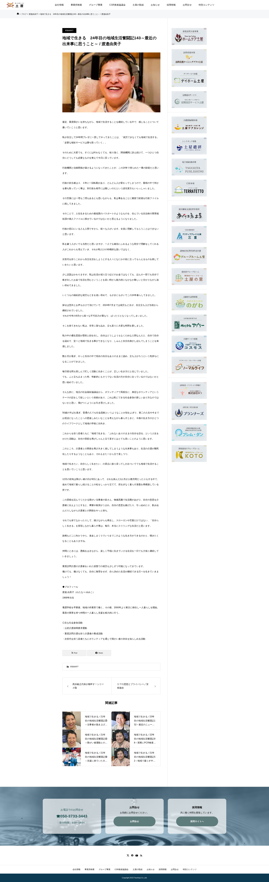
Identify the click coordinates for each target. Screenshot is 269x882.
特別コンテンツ (206, 5)
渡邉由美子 (69, 30)
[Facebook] (132, 855)
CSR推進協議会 (117, 5)
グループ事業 (95, 5)
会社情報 (59, 5)
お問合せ (187, 5)
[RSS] (141, 855)
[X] (128, 855)
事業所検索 (76, 5)
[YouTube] (136, 855)
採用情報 (171, 5)
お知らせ (155, 5)
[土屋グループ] (15, 5)
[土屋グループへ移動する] (18, 14)
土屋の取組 (138, 5)
